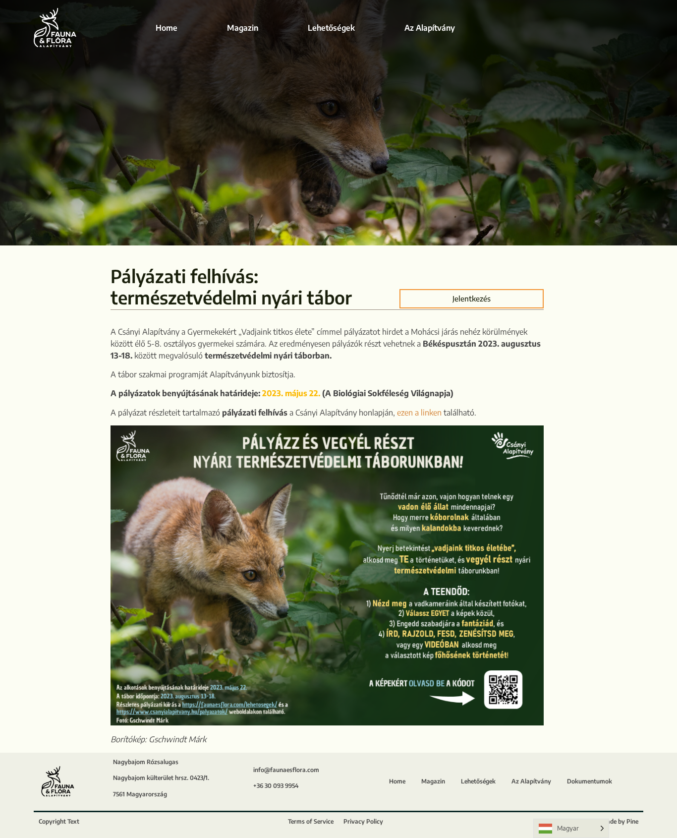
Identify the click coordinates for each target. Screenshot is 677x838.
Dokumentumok (589, 781)
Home (166, 27)
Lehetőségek (331, 27)
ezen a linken (419, 413)
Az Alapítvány (429, 27)
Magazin (242, 27)
